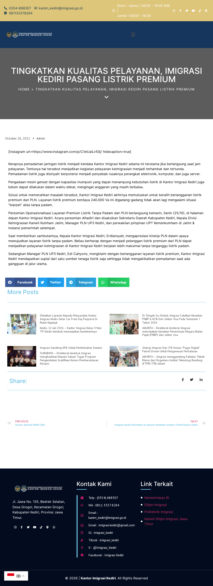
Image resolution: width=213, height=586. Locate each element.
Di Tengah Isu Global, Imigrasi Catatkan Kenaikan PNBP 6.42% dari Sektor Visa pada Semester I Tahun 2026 (172, 319)
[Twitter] (186, 10)
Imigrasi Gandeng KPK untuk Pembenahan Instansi (71, 348)
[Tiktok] (199, 10)
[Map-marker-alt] (206, 10)
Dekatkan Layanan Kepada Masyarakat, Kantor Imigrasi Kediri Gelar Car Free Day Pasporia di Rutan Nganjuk (68, 319)
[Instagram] (174, 10)
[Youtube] (193, 10)
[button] (132, 34)
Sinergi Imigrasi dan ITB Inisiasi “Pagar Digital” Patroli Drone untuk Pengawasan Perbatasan (171, 349)
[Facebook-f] (180, 10)
